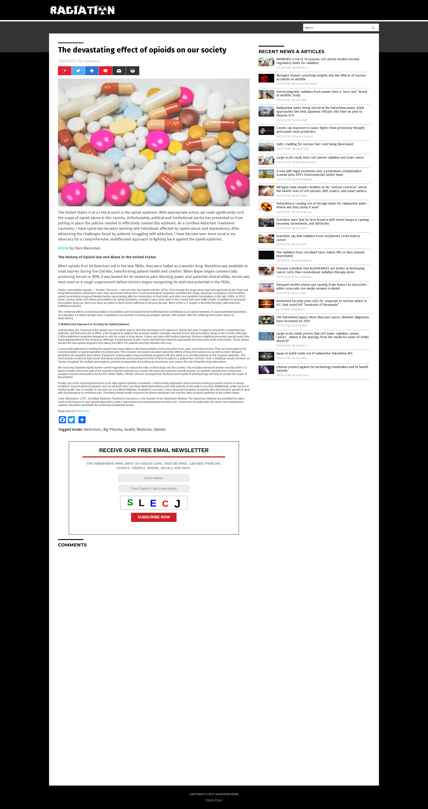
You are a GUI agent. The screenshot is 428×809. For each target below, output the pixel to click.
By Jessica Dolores (302, 136)
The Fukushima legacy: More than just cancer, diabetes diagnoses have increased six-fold (322, 319)
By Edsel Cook (301, 148)
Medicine (144, 429)
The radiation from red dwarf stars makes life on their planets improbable (320, 254)
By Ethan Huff (299, 120)
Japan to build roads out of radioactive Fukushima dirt (314, 353)
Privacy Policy (214, 800)
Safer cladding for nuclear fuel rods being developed (314, 144)
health (129, 429)
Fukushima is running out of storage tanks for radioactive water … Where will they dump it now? (323, 205)
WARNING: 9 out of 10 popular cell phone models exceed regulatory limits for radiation (317, 61)
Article (63, 248)
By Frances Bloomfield (304, 83)
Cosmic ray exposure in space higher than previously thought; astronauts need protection (320, 130)
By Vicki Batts (299, 100)
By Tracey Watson (302, 212)
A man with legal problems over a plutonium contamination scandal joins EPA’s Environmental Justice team (318, 173)
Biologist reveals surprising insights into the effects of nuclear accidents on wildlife (321, 77)
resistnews (91, 61)
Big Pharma (112, 429)
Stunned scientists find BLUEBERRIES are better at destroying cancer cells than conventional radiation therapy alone (320, 270)
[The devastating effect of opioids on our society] (82, 16)
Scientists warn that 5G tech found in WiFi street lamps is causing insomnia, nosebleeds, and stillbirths (322, 222)
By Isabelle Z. (300, 67)
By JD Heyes (298, 309)
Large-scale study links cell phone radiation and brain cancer (320, 157)
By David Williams (302, 179)
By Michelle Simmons (305, 162)
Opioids (159, 429)
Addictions (92, 429)
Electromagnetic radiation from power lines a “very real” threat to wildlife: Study (321, 93)
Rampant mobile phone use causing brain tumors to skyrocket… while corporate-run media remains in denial (322, 286)
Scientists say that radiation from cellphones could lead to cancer (318, 238)
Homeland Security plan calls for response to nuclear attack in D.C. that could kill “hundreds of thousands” (321, 303)
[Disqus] (154, 606)
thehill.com (82, 411)
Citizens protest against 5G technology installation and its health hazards (322, 369)
